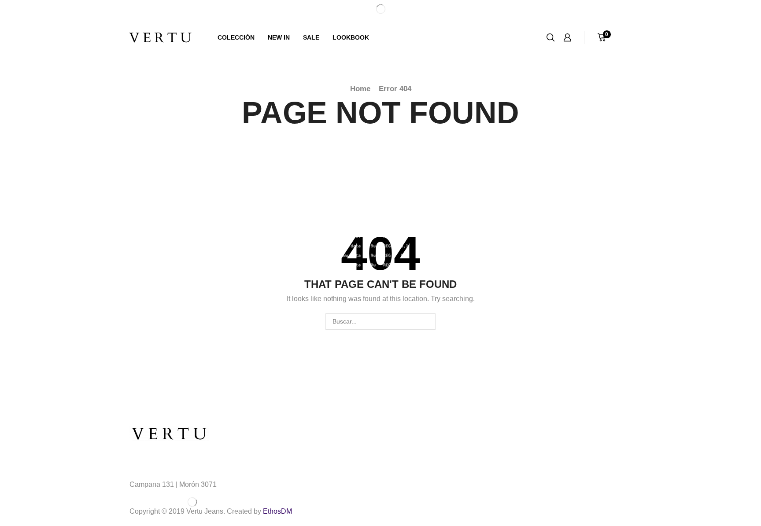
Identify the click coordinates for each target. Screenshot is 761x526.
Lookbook (350, 37)
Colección (236, 37)
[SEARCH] (427, 321)
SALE (311, 37)
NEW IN (279, 37)
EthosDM (277, 511)
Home (360, 89)
